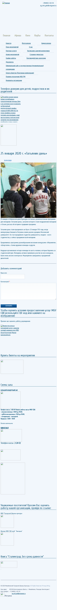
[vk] (54, 16)
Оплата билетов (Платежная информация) (20, 73)
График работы (11, 58)
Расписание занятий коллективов (38, 51)
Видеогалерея (46, 43)
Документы (10, 62)
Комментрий (5, 282)
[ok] (49, 16)
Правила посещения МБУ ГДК (15, 77)
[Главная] (6, 3)
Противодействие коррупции (36, 58)
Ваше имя (4, 273)
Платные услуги (11, 51)
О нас (31, 47)
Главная (6, 35)
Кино (27, 35)
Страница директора (36, 54)
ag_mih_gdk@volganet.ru (19, 593)
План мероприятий (12, 47)
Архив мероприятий (12, 54)
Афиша (17, 35)
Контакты (49, 35)
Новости (8, 43)
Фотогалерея (26, 43)
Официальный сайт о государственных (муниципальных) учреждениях (25, 67)
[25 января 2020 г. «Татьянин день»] (28, 190)
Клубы (37, 35)
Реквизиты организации (14, 80)
